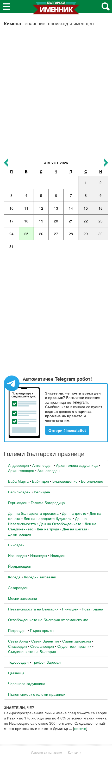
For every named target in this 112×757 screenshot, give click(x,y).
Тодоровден (18, 662)
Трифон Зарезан (46, 662)
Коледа (14, 576)
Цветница (16, 672)
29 (86, 233)
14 (71, 208)
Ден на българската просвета (33, 513)
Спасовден (17, 646)
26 (41, 233)
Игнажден (38, 555)
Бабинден (40, 481)
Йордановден (19, 566)
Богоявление (92, 481)
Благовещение (65, 481)
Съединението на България (32, 651)
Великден (42, 491)
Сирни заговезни (76, 641)
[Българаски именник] (56, 10)
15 (86, 208)
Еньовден (16, 544)
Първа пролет (42, 630)
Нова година (92, 608)
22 (86, 220)
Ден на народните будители (48, 518)
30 (100, 233)
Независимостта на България (33, 608)
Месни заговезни (22, 598)
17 (11, 220)
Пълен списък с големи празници (36, 694)
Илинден (57, 555)
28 (71, 233)
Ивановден (17, 555)
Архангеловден (21, 470)
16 (100, 208)
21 (71, 220)
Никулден (70, 608)
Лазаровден (18, 587)
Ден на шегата (75, 528)
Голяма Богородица (48, 502)
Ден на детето (74, 513)
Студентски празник (74, 646)
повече (80, 728)
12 (41, 208)
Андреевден (18, 465)
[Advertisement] (56, 92)
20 (56, 220)
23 (100, 220)
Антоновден (42, 465)
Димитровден (19, 534)
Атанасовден (49, 470)
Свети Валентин (45, 641)
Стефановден (42, 646)
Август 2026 (56, 162)
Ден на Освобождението (60, 523)
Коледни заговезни (40, 576)
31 (11, 246)
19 (41, 220)
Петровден (17, 630)
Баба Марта (18, 481)
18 (26, 220)
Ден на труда (48, 528)
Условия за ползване (46, 752)
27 (56, 233)
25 (26, 233)
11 (26, 208)
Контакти (75, 752)
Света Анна (18, 641)
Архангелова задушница (77, 465)
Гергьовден (17, 502)
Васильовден (19, 491)
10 (11, 208)
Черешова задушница (26, 683)
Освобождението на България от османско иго (48, 619)
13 (56, 208)
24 (11, 233)
